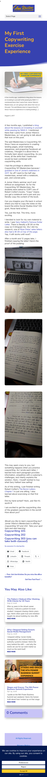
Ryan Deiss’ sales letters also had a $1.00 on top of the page (23, 230)
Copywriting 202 (15, 535)
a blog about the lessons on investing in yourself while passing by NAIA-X (23, 127)
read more (11, 618)
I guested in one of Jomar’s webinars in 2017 (22, 170)
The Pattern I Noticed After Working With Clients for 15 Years (23, 600)
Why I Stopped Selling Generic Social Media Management (21, 630)
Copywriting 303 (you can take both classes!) (21, 540)
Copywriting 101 (15, 531)
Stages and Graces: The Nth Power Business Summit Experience (22, 688)
